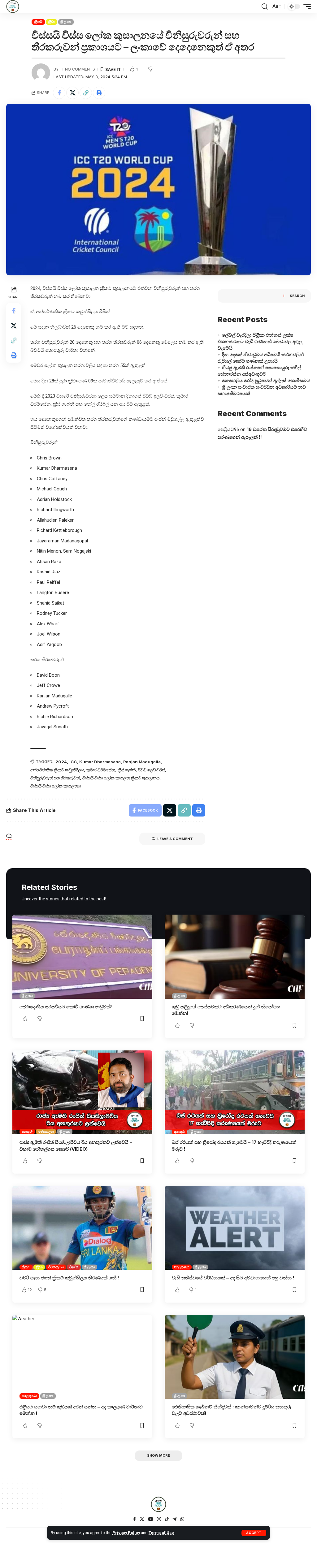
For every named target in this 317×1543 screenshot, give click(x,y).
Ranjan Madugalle (142, 761)
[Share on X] (72, 93)
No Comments (80, 69)
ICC (73, 761)
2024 (61, 761)
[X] (142, 1519)
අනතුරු (27, 1131)
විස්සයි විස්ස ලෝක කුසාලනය (55, 785)
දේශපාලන (46, 1131)
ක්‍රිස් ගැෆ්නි (127, 769)
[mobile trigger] (305, 6)
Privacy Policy (126, 1532)
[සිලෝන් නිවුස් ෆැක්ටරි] (12, 6)
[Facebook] (134, 1519)
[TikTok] (166, 1519)
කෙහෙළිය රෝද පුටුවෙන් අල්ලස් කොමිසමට (266, 380)
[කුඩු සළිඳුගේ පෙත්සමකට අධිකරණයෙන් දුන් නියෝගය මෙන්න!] (235, 956)
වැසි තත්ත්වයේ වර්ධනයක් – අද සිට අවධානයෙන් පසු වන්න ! (233, 1278)
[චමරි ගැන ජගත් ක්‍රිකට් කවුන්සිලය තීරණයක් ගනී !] (82, 1228)
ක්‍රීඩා (51, 21)
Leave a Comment (175, 839)
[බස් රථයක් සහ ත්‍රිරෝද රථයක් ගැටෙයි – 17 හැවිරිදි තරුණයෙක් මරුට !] (235, 1092)
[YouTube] (150, 1519)
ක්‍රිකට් (38, 21)
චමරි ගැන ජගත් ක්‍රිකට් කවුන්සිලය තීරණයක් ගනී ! (69, 1278)
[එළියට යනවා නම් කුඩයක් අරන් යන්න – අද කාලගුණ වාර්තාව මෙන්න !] (82, 1357)
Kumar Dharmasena (100, 761)
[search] (264, 6)
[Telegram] (174, 1519)
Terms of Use (161, 1532)
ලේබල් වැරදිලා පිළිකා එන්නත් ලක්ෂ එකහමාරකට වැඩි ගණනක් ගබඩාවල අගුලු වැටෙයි (260, 341)
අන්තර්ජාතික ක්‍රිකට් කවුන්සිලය (57, 769)
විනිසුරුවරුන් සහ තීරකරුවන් (55, 777)
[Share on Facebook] (59, 93)
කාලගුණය (181, 1267)
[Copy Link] (86, 93)
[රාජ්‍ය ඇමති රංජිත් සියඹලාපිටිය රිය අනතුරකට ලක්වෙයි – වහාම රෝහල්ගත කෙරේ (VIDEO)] (82, 1092)
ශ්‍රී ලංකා (65, 21)
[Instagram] (159, 1519)
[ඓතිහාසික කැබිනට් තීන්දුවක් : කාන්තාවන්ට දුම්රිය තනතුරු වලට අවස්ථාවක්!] (235, 1357)
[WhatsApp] (182, 1519)
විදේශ (73, 1267)
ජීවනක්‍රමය (56, 1267)
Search (297, 296)
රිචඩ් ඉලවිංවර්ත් (151, 769)
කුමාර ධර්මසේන (100, 769)
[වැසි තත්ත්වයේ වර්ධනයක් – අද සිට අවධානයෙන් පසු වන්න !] (235, 1228)
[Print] (99, 93)
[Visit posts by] (41, 72)
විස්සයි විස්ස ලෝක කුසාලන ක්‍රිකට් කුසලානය (120, 777)
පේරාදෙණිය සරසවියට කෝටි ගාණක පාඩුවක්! (66, 1007)
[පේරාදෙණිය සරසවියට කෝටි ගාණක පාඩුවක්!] (82, 956)
